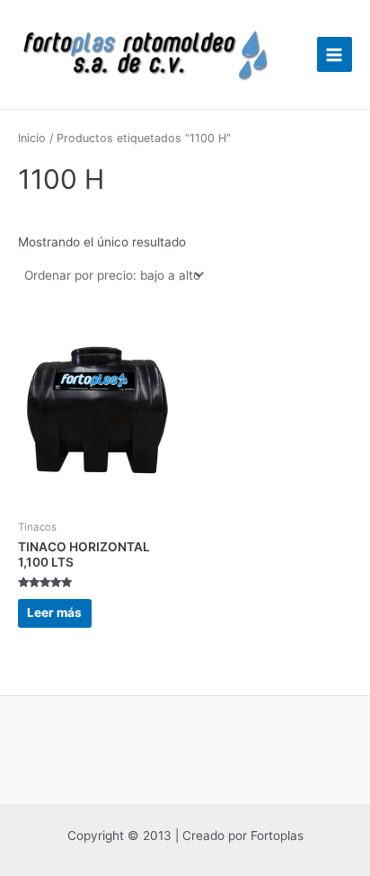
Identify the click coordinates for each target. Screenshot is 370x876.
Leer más (54, 612)
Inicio (32, 138)
